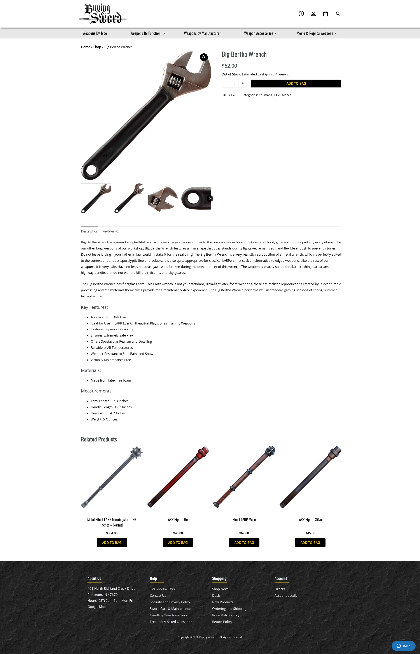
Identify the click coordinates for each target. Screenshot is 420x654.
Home (85, 47)
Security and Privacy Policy (170, 602)
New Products (222, 602)
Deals (216, 595)
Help (301, 14)
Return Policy (222, 621)
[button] (338, 13)
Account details (286, 595)
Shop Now (220, 589)
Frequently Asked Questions (171, 621)
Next (210, 198)
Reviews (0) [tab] (110, 231)
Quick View (111, 511)
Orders (280, 589)
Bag (325, 14)
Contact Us (158, 595)
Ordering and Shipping (229, 608)
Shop (97, 47)
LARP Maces (282, 95)
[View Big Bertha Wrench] (96, 198)
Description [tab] (89, 231)
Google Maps (97, 606)
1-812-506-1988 (162, 589)
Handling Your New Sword (169, 615)
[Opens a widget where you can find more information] (404, 646)
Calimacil (265, 95)
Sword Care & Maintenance (170, 608)
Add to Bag (296, 83)
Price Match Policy (226, 615)
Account (313, 14)
